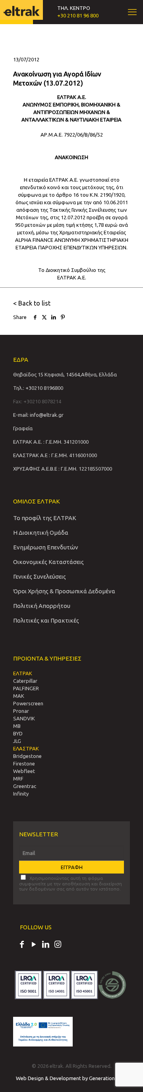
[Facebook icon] (22, 945)
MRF (18, 778)
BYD (18, 733)
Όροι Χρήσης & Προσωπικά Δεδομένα (64, 591)
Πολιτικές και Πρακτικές (46, 620)
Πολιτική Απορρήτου (41, 605)
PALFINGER (26, 688)
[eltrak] (21, 10)
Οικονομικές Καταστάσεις (48, 561)
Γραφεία (23, 428)
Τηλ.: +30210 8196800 (38, 388)
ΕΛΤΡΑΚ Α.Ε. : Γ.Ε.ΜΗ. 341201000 (51, 441)
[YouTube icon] (34, 945)
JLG (17, 741)
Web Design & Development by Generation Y (68, 1078)
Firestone (24, 763)
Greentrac (24, 786)
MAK (18, 696)
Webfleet (24, 771)
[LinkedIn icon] (46, 945)
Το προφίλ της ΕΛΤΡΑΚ (44, 518)
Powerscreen (28, 703)
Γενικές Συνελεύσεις (39, 576)
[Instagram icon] (58, 945)
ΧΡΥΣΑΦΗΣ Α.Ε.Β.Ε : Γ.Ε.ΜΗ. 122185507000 (62, 468)
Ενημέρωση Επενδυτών (45, 547)
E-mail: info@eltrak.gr (38, 415)
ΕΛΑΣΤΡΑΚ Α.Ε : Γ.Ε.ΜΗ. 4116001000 (55, 455)
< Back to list (31, 303)
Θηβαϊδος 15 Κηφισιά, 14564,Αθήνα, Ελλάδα (65, 374)
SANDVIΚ (24, 718)
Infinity (21, 793)
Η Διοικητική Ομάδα (40, 532)
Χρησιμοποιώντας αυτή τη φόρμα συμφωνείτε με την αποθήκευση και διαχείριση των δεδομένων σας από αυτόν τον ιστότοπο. (70, 883)
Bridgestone (27, 756)
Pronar (21, 711)
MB (17, 726)
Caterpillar (25, 681)
